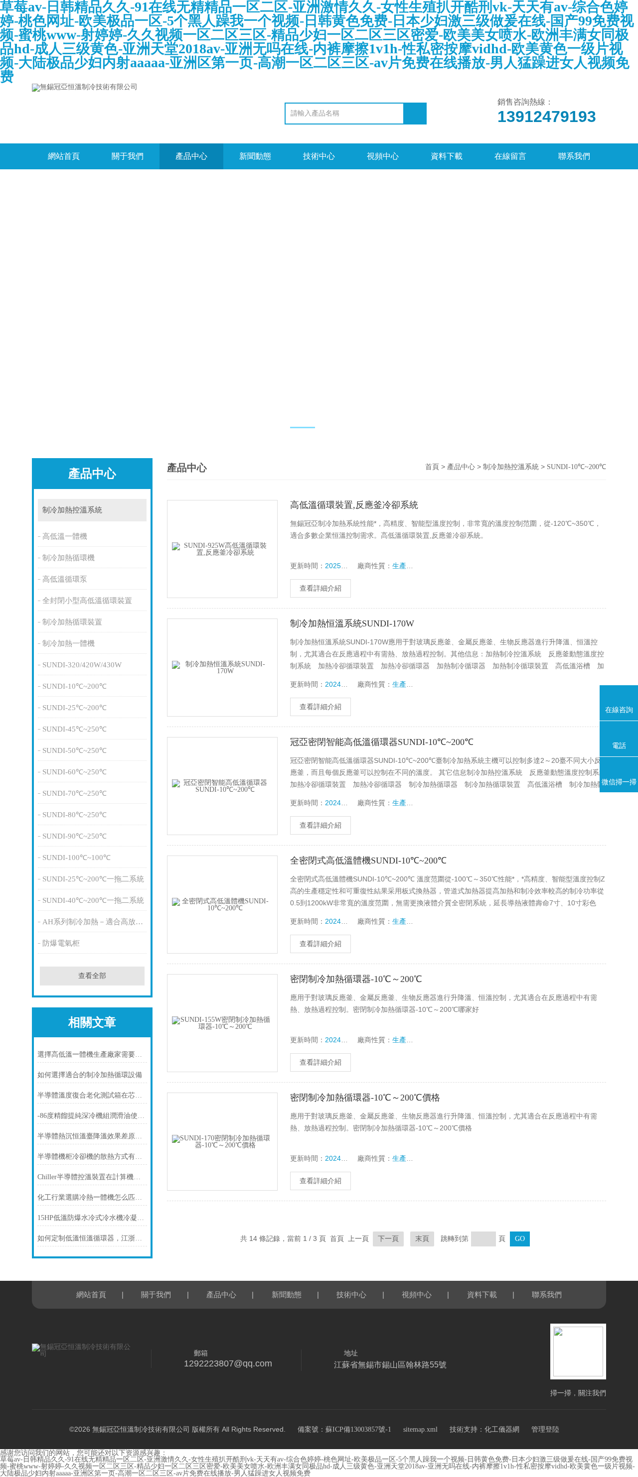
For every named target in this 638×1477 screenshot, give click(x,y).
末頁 (422, 1238)
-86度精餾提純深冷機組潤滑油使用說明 (92, 1115)
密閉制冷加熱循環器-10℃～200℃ (356, 979)
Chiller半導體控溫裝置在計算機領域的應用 (92, 1177)
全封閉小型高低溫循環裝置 (87, 601)
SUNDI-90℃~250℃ (74, 836)
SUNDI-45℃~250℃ (74, 729)
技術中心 (319, 156)
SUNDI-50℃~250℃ (74, 750)
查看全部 (92, 976)
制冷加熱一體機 (68, 643)
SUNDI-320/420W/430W (82, 665)
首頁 (432, 467)
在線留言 (510, 156)
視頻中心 (383, 156)
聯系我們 (574, 156)
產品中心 (191, 156)
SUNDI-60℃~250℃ (74, 772)
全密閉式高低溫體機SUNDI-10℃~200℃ (368, 860)
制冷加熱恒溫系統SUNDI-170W (352, 623)
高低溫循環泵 (64, 579)
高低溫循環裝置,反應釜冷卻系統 (354, 505)
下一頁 (388, 1238)
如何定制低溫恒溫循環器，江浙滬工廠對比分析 (92, 1238)
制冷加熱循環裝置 (72, 622)
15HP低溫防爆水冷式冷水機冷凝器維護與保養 (92, 1218)
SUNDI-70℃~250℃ (74, 793)
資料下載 (447, 156)
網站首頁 (64, 156)
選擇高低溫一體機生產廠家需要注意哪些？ (92, 1054)
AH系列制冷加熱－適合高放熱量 (95, 922)
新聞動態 (255, 156)
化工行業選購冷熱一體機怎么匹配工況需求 (92, 1197)
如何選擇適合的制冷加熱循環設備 (89, 1075)
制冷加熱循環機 (68, 558)
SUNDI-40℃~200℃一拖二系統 (93, 900)
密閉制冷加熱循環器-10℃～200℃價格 (365, 1098)
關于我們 (128, 156)
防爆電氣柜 (61, 943)
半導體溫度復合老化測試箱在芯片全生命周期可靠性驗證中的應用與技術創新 (92, 1095)
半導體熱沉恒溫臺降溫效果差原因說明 (92, 1136)
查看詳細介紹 (320, 588)
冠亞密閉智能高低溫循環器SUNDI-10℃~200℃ (382, 742)
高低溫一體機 (64, 536)
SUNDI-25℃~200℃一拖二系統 (93, 879)
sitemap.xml (420, 1429)
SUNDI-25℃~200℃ (74, 708)
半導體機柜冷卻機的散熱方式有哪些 (92, 1156)
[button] (302, 427)
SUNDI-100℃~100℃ (76, 858)
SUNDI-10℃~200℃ (74, 686)
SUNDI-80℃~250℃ (74, 815)
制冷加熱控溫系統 (72, 510)
